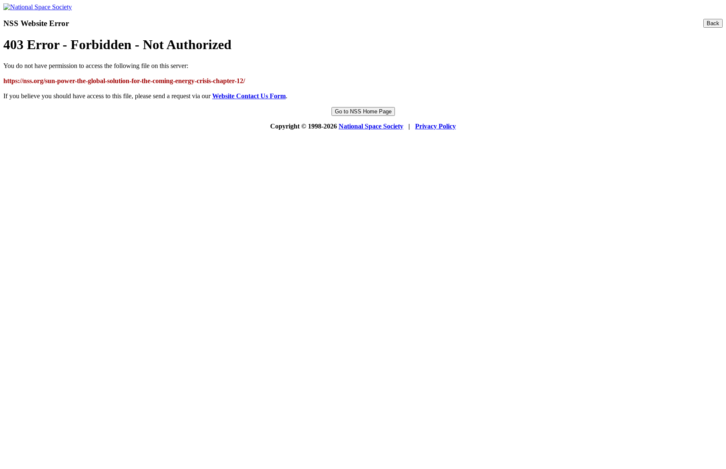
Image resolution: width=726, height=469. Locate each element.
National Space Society (371, 126)
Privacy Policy (435, 126)
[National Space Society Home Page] (37, 6)
